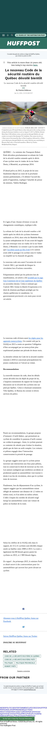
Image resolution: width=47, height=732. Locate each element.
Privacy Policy (13, 716)
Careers (33, 712)
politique (8, 663)
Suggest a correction (23, 671)
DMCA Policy (26, 714)
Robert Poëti (10, 666)
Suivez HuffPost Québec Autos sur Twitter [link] (20, 636)
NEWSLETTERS (25, 710)
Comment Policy (15, 714)
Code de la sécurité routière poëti (19, 659)
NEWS (2, 708)
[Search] (12, 35)
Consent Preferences (27, 716)
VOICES (35, 708)
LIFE (30, 708)
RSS (25, 712)
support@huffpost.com (30, 689)
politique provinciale (25, 663)
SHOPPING (14, 710)
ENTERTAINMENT (20, 708)
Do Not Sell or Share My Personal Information (17, 718)
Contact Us (19, 712)
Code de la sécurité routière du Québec (22, 656)
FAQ (15, 689)
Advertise (11, 712)
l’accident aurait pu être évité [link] (18, 250)
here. (35, 65)
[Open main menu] (3, 35)
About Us (3, 712)
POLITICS (9, 708)
